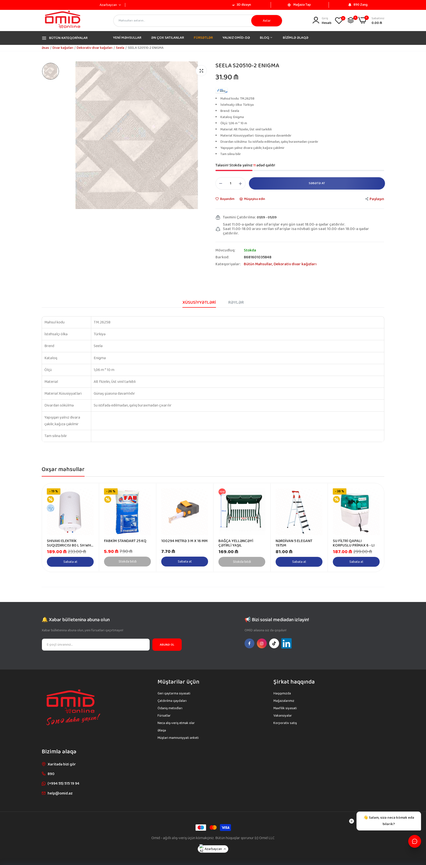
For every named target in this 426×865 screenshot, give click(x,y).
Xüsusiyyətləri (199, 302)
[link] (89, 492)
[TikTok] (274, 643)
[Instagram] (262, 643)
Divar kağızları (63, 48)
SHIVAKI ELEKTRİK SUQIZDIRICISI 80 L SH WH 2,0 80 (69, 543)
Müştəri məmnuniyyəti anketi (178, 738)
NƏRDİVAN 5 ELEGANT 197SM (294, 543)
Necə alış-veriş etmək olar (176, 723)
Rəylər (236, 302)
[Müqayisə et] (350, 20)
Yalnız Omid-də (236, 38)
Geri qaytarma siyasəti (174, 693)
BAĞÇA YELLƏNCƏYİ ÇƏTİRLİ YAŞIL (235, 543)
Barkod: (222, 257)
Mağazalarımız (283, 701)
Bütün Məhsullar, (259, 264)
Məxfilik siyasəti (285, 708)
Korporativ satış (285, 723)
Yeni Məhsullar (127, 38)
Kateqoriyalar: (228, 264)
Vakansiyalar (282, 715)
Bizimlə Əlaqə (295, 38)
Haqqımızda (282, 693)
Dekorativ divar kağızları (94, 48)
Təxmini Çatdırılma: (239, 217)
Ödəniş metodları (170, 708)
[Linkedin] (286, 643)
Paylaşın (377, 199)
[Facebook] (249, 643)
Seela (120, 48)
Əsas (45, 48)
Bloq (265, 38)
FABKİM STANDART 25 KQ (125, 541)
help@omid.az (60, 793)
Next (372, 527)
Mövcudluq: (225, 250)
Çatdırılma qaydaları (172, 701)
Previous (54, 527)
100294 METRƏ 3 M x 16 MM (184, 541)
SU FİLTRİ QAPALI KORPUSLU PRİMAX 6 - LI (353, 543)
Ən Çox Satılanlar (167, 38)
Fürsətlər (164, 715)
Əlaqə (162, 730)
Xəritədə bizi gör (62, 764)
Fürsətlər (203, 38)
